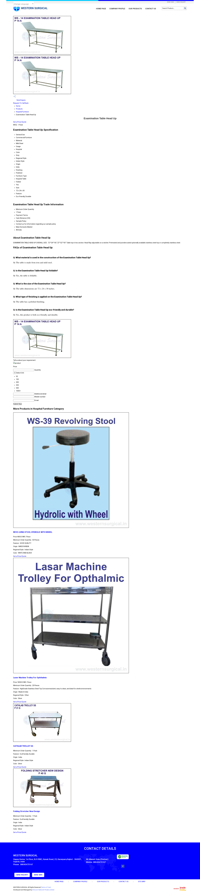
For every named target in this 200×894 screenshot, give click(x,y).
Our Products (135, 9)
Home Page (101, 9)
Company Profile (117, 9)
